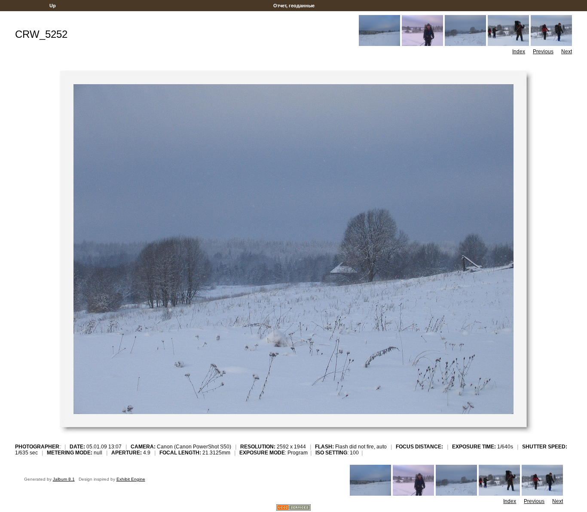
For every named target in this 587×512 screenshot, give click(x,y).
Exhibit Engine (130, 479)
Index (518, 52)
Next (566, 52)
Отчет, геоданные (294, 5)
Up (52, 5)
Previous (543, 52)
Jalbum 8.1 (64, 479)
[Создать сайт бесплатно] (293, 508)
